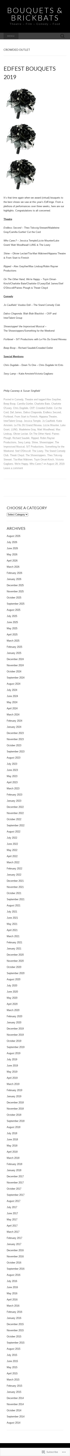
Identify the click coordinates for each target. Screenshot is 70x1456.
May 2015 (12, 1367)
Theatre (29, 399)
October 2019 (14, 1041)
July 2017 (12, 1207)
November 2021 (15, 887)
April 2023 (12, 782)
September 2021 (15, 899)
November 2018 (15, 1108)
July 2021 (12, 911)
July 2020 (12, 985)
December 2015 (15, 1324)
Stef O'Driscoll (23, 451)
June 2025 (12, 622)
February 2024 (14, 720)
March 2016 (13, 1305)
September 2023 (15, 751)
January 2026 (14, 579)
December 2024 (15, 659)
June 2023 (12, 770)
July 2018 (12, 1133)
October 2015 (14, 1336)
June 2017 (12, 1213)
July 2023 (12, 763)
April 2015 (12, 1373)
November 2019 (15, 1034)
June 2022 (12, 843)
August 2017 (13, 1201)
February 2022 (14, 868)
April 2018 (12, 1151)
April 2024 (12, 708)
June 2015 (12, 1361)
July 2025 (12, 616)
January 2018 (14, 1170)
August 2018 (13, 1127)
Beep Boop (9, 403)
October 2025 (14, 597)
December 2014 (15, 1398)
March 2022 (13, 862)
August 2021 (13, 905)
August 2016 (13, 1275)
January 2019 (14, 1096)
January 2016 (14, 1318)
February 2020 (14, 1016)
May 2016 (12, 1293)
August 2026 (13, 536)
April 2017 (12, 1225)
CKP (32, 408)
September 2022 (15, 825)
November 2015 (15, 1330)
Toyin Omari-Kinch (44, 459)
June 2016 (12, 1287)
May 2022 (12, 850)
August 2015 (13, 1348)
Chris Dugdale (20, 408)
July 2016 (12, 1281)
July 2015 (12, 1355)
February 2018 (14, 1164)
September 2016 (15, 1268)
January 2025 (14, 653)
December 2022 (15, 807)
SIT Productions (35, 446)
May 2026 (12, 554)
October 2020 (14, 967)
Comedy (19, 399)
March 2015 (13, 1379)
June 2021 (12, 917)
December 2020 (15, 954)
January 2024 (14, 726)
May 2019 (12, 1071)
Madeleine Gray (27, 429)
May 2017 (12, 1219)
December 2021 (15, 880)
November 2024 (15, 665)
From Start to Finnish (26, 416)
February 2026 (14, 573)
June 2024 (12, 696)
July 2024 (12, 690)
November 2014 (15, 1404)
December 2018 (15, 1102)
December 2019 (15, 1028)
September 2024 (15, 677)
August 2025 (13, 609)
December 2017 (15, 1176)
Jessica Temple (32, 420)
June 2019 (12, 1065)
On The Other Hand (39, 433)
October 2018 (14, 1114)
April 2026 (12, 560)
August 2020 (13, 979)
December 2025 (15, 585)
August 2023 (13, 757)
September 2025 (15, 603)
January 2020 (14, 1022)
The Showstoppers (36, 455)
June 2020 (12, 991)
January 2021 (14, 948)
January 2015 (14, 1392)
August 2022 (13, 831)
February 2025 (14, 646)
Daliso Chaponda (32, 412)
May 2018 (12, 1145)
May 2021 (12, 924)
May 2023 (12, 776)
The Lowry (37, 451)
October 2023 (14, 745)
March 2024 (13, 714)
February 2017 (14, 1238)
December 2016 (15, 1250)
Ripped (35, 438)
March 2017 (13, 1231)
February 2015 (14, 1385)
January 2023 (14, 800)
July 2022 (12, 837)
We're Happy (21, 463)
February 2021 (14, 942)
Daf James (16, 412)
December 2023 (15, 733)
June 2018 (12, 1139)
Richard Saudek (21, 438)
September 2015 (15, 1342)
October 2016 (14, 1262)
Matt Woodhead (45, 429)
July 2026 (12, 542)
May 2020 (12, 997)
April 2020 (12, 1004)
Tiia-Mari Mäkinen (22, 459)
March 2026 (13, 566)
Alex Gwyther (53, 399)
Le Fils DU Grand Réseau (28, 425)
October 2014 (14, 1410)
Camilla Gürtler (25, 403)
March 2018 (13, 1158)
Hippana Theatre (48, 416)
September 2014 (15, 1416)
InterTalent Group (13, 420)
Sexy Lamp (24, 442)
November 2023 (15, 739)
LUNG (14, 429)
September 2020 (15, 973)
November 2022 (15, 813)
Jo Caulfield (48, 420)
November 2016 (15, 1256)
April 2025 (12, 634)
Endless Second (52, 412)
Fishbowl (8, 416)
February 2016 (14, 1311)
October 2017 (14, 1188)
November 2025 (15, 591)
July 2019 (12, 1059)
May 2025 (12, 628)
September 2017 (15, 1194)
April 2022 (12, 856)
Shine (35, 442)
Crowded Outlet (44, 408)
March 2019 (13, 1084)
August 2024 (13, 683)
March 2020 (13, 1010)
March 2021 (13, 936)
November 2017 (15, 1182)
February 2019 (14, 1090)
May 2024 (12, 702)
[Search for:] (62, 36)
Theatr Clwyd (17, 455)
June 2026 (12, 548)
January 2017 (14, 1244)
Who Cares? (36, 463)
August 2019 (13, 1053)
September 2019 (15, 1047)
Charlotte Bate (42, 403)
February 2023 (14, 794)
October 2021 (14, 893)
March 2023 (13, 788)
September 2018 (15, 1121)
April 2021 (12, 930)
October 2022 (14, 819)
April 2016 (12, 1299)
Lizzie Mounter (51, 425)
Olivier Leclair (20, 433)
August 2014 (13, 1422)
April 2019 (12, 1077)
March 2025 (13, 640)
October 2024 (14, 671)
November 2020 (15, 960)
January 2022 (14, 874)
